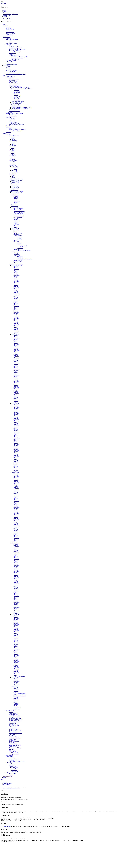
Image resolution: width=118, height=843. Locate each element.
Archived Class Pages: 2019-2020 (10, 14)
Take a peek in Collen (16, 103)
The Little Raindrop (13, 742)
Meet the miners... (23, 246)
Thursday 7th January (19, 216)
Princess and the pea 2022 (14, 721)
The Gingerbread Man (13, 754)
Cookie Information (7, 783)
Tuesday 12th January (19, 209)
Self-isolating (17, 255)
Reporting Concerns (13, 122)
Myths (15, 240)
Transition (16, 262)
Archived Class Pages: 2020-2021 (16, 191)
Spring (12, 138)
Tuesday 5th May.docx (8, 18)
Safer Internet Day (13, 116)
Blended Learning (18, 261)
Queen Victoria (20, 248)
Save (12, 841)
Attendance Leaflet (13, 85)
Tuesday (5, 16)
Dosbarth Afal (12, 150)
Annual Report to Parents (11, 43)
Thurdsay (16, 572)
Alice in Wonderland (13, 752)
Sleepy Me (11, 749)
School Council (9, 755)
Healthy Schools (9, 127)
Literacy (16, 167)
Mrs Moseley (17, 91)
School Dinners (12, 80)
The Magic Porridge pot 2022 (15, 720)
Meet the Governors (10, 33)
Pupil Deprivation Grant (11, 60)
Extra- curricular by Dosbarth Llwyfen (19, 108)
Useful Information (10, 77)
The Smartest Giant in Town (15, 747)
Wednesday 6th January (19, 214)
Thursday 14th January (19, 212)
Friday (15, 203)
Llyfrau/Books (14, 768)
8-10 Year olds (12, 120)
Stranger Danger (12, 109)
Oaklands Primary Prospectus (15, 86)
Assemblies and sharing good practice (17, 761)
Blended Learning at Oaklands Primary (14, 113)
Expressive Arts (12, 53)
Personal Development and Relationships (17, 129)
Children (5, 11)
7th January (19, 238)
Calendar (8, 67)
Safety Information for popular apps (16, 124)
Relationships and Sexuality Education (19, 56)
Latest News (8, 66)
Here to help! (11, 760)
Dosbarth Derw (12, 174)
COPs (7, 772)
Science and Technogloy (14, 51)
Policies (7, 62)
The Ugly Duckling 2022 (14, 717)
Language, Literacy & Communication (17, 49)
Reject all (3, 804)
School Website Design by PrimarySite (11, 788)
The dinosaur (11, 735)
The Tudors (16, 705)
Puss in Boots (12, 728)
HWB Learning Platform (14, 83)
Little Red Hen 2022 (13, 714)
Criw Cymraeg (9, 762)
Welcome (8, 27)
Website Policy (6, 784)
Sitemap (5, 782)
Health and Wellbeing (13, 55)
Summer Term (14, 172)
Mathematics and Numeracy (15, 50)
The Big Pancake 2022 (14, 725)
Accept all (8, 804)
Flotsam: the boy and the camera (24, 250)
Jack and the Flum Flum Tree (15, 745)
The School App (12, 82)
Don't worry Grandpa (13, 746)
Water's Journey (17, 249)
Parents (10, 40)
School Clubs (9, 125)
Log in (2, 2)
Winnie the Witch (12, 740)
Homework (16, 230)
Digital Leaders (9, 756)
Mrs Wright (16, 90)
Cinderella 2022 (12, 723)
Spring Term (14, 170)
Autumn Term (14, 166)
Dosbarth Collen (15, 182)
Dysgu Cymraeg (12, 766)
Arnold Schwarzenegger (19, 676)
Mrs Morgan (17, 92)
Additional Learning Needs (12, 39)
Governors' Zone (9, 34)
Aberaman (19, 243)
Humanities (11, 54)
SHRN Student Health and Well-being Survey (16, 74)
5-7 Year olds (11, 119)
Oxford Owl (17, 610)
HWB (2, 779)
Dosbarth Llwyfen (7, 15)
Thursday (16, 202)
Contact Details (9, 35)
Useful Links (9, 112)
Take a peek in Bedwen (16, 102)
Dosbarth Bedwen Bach (14, 135)
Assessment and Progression (15, 48)
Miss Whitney (17, 98)
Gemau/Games (14, 767)
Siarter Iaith (8, 132)
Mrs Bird (16, 95)
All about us (8, 28)
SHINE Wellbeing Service (11, 70)
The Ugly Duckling (13, 731)
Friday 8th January (18, 217)
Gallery (15, 171)
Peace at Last (11, 750)
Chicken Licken (12, 751)
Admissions (8, 38)
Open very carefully (13, 736)
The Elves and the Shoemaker (15, 733)
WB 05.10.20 (20, 257)
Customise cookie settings (16, 804)
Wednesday (16, 201)
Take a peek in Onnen (16, 104)
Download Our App (7, 776)
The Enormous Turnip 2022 (15, 718)
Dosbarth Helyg (12, 165)
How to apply (12, 757)
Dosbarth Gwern (12, 155)
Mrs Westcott (17, 100)
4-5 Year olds (11, 118)
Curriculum (8, 44)
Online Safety (9, 117)
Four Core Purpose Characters (15, 46)
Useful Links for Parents (14, 123)
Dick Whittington (12, 726)
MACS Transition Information (20, 694)
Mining (18, 244)
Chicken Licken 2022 (13, 713)
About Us (5, 25)
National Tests (17, 707)
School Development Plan (11, 64)
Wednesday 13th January (19, 211)
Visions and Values (10, 29)
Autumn (13, 137)
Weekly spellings (18, 233)
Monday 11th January (19, 208)
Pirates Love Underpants (14, 741)
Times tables (17, 234)
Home (4, 10)
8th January (19, 239)
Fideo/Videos (14, 770)
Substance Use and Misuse (17, 58)
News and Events (7, 65)
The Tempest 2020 (18, 260)
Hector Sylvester (12, 739)
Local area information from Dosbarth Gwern (21, 107)
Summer (13, 139)
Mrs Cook (16, 93)
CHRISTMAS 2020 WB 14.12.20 (24, 259)
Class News (16, 612)
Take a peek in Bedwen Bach (17, 101)
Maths (15, 169)
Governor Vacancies (10, 76)
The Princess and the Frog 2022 (15, 719)
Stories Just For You (10, 710)
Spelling (16, 253)
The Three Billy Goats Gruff (15, 730)
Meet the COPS (12, 773)
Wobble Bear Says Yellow (14, 738)
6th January (19, 236)
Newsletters (8, 69)
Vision (10, 45)
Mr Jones (16, 97)
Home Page (3, 3)
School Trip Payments (13, 81)
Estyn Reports (9, 61)
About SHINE (12, 71)
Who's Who (8, 30)
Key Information (6, 37)
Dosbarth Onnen (12, 145)
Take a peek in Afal (15, 106)
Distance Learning (18, 235)
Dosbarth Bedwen (13, 140)
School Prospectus (10, 32)
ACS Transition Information (20, 693)
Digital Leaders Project (14, 758)
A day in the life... (23, 245)
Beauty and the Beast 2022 (14, 715)
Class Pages (5, 12)
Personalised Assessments (14, 111)
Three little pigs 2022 (13, 724)
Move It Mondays (12, 114)
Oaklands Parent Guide (14, 79)
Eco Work (11, 775)
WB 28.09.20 (20, 256)
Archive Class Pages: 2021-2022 (16, 178)
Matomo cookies (7, 826)
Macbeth (16, 704)
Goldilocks (11, 712)
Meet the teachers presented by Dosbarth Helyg (21, 88)
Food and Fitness (15, 59)
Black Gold (16, 241)
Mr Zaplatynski (17, 96)
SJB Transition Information (20, 696)
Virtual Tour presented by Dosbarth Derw (20, 87)
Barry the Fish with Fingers (15, 744)
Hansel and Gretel (13, 734)
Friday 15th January (18, 213)
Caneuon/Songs (14, 771)
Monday (16, 196)
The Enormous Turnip (13, 729)
